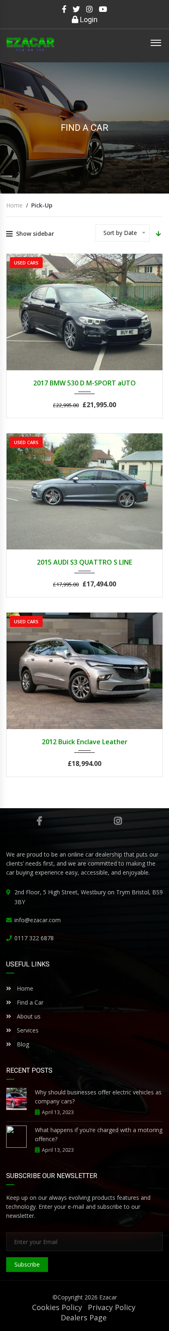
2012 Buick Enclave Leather (85, 741)
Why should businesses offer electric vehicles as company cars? (98, 1096)
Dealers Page (84, 1317)
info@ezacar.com (37, 920)
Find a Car (29, 1002)
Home (24, 988)
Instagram (118, 821)
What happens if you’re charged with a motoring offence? (98, 1134)
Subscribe (27, 1264)
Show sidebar (35, 233)
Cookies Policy (57, 1307)
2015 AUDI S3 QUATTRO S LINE (84, 562)
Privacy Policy (111, 1307)
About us (29, 1016)
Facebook (39, 821)
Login (88, 19)
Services (28, 1030)
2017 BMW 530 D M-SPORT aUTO (84, 382)
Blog (22, 1044)
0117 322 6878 (34, 938)
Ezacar (108, 1297)
